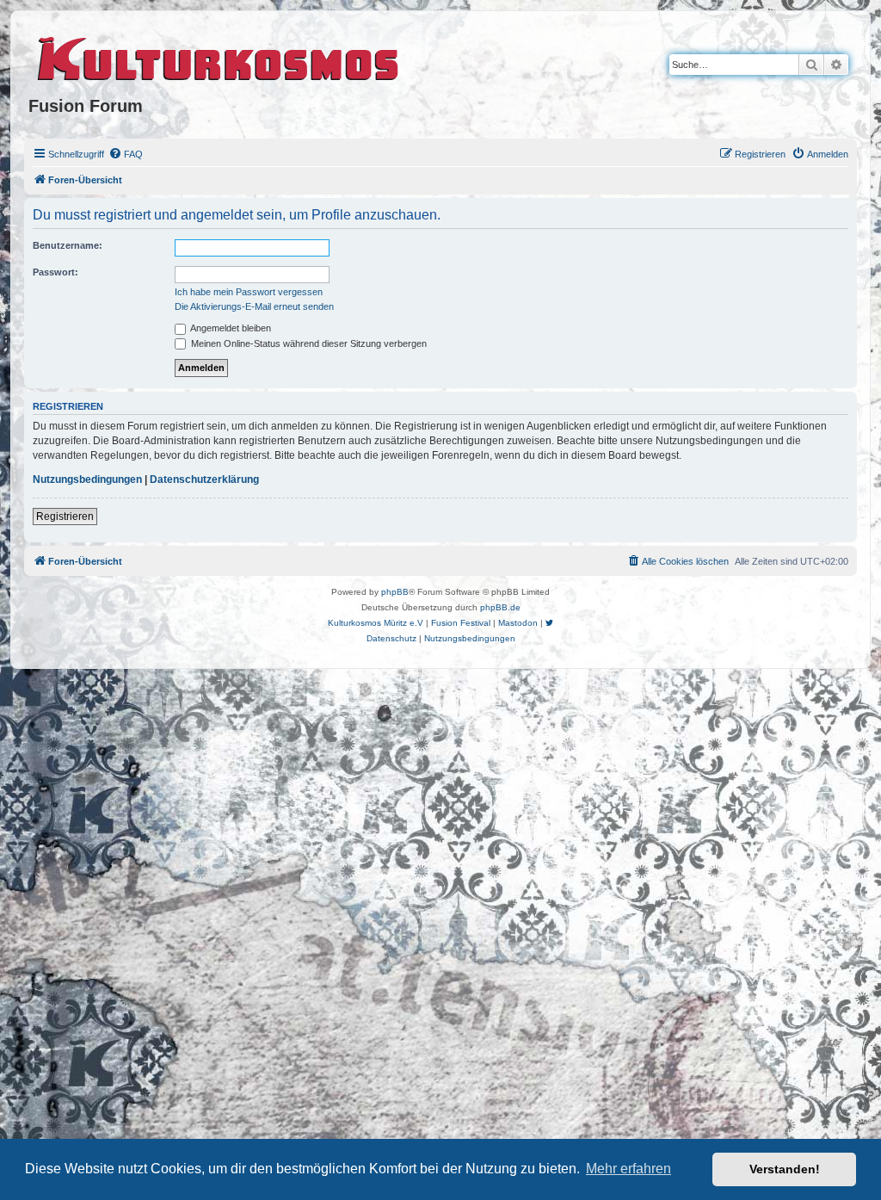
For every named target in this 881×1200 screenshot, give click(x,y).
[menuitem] (125, 154)
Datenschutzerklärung (204, 479)
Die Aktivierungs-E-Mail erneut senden (254, 306)
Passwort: (55, 272)
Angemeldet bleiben (229, 328)
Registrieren (65, 516)
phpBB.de (500, 607)
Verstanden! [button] (784, 1169)
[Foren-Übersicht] (219, 56)
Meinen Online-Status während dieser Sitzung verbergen (307, 343)
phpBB (395, 592)
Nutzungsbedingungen (87, 479)
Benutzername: (67, 245)
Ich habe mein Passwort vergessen (249, 292)
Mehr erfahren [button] (628, 1168)
